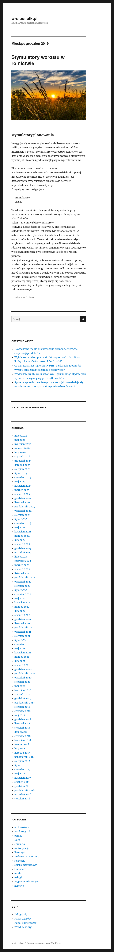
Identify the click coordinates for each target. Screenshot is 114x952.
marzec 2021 (21, 656)
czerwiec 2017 (22, 769)
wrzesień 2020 (22, 677)
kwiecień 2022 (22, 602)
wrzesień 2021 (22, 631)
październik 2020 (24, 673)
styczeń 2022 (22, 615)
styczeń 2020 (22, 694)
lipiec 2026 (20, 435)
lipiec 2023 (20, 556)
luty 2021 (19, 660)
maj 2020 (19, 685)
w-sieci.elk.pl (24, 18)
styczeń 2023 (22, 569)
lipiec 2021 (20, 640)
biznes (18, 835)
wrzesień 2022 (22, 581)
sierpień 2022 (22, 585)
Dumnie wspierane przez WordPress (44, 943)
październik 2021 (24, 627)
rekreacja (19, 860)
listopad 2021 (22, 623)
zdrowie (31, 297)
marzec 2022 (22, 606)
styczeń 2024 (22, 544)
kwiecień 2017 (22, 777)
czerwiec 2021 (22, 644)
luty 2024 (20, 539)
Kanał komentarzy (25, 922)
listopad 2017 (22, 752)
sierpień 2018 (22, 727)
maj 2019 (19, 715)
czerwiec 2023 (22, 560)
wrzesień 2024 (22, 510)
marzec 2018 (21, 744)
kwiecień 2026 (22, 443)
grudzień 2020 (22, 669)
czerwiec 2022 (22, 594)
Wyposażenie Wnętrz (26, 881)
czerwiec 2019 (22, 710)
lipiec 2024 (20, 519)
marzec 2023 (21, 564)
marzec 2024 (22, 535)
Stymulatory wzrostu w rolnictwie (38, 60)
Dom (17, 839)
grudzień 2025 (22, 460)
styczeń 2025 (22, 494)
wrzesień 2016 (22, 794)
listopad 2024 (22, 502)
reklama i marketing (26, 856)
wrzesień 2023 (22, 552)
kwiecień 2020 (22, 690)
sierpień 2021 (22, 635)
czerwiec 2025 (22, 477)
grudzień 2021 (22, 619)
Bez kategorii (22, 831)
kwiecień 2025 (22, 485)
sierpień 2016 (22, 798)
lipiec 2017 (20, 765)
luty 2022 (20, 610)
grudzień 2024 (22, 498)
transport (20, 869)
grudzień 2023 (22, 548)
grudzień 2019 (22, 698)
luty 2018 (19, 748)
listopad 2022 (22, 573)
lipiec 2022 (20, 589)
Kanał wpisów (22, 918)
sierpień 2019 (22, 706)
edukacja (19, 843)
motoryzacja (21, 848)
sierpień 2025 (22, 469)
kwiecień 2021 (22, 652)
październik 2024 (24, 506)
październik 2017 (24, 756)
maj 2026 (20, 439)
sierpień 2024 (22, 514)
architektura (21, 827)
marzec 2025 (22, 489)
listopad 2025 (22, 464)
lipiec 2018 (20, 731)
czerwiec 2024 (22, 523)
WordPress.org (23, 926)
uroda (17, 873)
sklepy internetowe (25, 864)
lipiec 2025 (20, 473)
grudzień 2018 (22, 719)
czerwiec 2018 (22, 735)
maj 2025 (19, 481)
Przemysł (19, 852)
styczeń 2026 (22, 456)
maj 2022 (19, 598)
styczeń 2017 (21, 781)
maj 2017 (19, 773)
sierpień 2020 (22, 681)
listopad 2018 (22, 723)
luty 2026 (20, 452)
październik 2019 (24, 702)
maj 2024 (19, 527)
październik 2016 (24, 790)
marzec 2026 (22, 448)
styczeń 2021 (22, 665)
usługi (18, 877)
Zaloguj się (20, 914)
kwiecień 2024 (22, 531)
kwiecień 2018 (22, 740)
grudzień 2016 (22, 786)
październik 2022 (24, 577)
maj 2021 (19, 648)
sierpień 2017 (22, 761)
